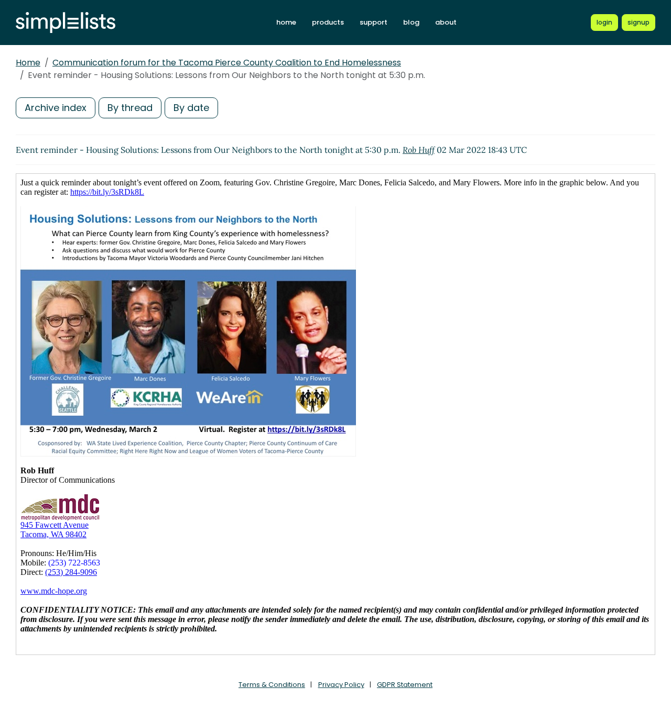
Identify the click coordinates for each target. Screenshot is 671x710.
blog (411, 22)
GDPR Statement (404, 685)
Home (28, 63)
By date (191, 107)
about (446, 22)
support (373, 22)
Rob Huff (419, 150)
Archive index (55, 107)
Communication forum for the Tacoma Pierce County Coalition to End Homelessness (226, 63)
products (328, 22)
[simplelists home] (65, 23)
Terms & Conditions (272, 685)
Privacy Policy (341, 685)
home (286, 22)
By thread (130, 107)
